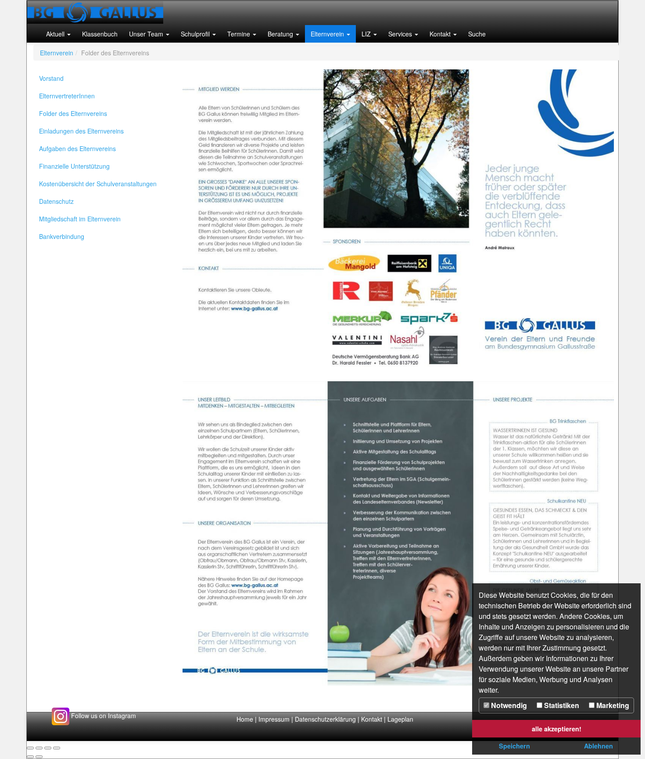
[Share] (39, 748)
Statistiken (560, 705)
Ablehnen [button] (598, 745)
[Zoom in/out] (56, 748)
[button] (58, 34)
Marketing (612, 705)
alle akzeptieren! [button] (556, 728)
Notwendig (508, 705)
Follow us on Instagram (102, 715)
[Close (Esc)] (30, 748)
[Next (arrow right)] (39, 756)
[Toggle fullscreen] (47, 748)
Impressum (274, 719)
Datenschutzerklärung (326, 719)
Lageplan (400, 719)
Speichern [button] (514, 745)
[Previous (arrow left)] (30, 756)
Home (244, 719)
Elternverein (56, 52)
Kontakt (371, 719)
